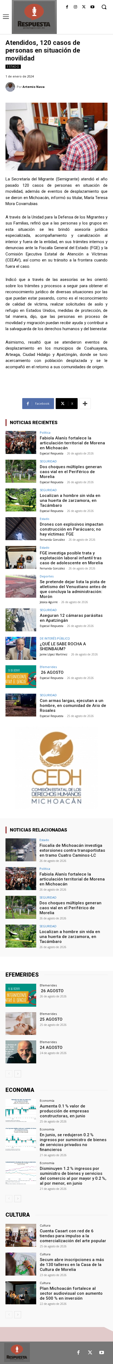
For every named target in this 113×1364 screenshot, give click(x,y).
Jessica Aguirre (49, 602)
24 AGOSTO (51, 1047)
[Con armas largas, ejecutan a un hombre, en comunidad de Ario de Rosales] (20, 704)
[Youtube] (92, 7)
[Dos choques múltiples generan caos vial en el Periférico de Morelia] (20, 471)
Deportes (46, 576)
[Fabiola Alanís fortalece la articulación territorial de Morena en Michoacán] (20, 442)
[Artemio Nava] (11, 87)
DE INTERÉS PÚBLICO (55, 638)
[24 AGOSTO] (20, 1051)
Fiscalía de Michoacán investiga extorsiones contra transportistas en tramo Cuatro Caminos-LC (72, 850)
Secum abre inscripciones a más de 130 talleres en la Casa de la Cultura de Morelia (72, 1264)
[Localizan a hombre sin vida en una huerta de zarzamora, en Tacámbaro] (20, 499)
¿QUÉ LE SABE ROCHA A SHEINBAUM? (63, 646)
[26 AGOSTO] (20, 676)
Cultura (45, 1225)
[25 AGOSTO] (20, 1023)
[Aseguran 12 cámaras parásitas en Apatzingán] (20, 619)
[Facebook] (67, 7)
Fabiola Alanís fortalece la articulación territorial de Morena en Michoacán (72, 443)
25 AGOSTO (51, 1019)
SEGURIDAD (48, 461)
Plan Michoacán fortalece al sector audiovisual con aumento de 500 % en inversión (71, 1293)
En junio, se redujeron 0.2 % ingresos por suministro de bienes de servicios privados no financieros (73, 1142)
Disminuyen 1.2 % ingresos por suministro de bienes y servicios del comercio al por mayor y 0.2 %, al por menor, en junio (73, 1176)
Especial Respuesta (51, 453)
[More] (85, 403)
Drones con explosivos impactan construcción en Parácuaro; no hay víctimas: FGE (71, 529)
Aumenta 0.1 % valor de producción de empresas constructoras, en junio (64, 1111)
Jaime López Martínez (53, 654)
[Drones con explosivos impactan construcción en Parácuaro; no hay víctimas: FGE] (20, 528)
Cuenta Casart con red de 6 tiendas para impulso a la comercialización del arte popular (73, 1235)
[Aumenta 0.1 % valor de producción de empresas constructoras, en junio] (20, 1110)
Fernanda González (52, 540)
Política (45, 432)
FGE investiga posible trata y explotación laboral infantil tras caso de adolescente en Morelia (71, 558)
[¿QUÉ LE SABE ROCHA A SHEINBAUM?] (20, 648)
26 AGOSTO (52, 672)
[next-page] (17, 1073)
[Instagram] (75, 7)
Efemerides (48, 666)
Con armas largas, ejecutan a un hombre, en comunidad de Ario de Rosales (73, 705)
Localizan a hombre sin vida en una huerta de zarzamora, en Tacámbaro (70, 500)
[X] (84, 7)
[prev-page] (8, 1073)
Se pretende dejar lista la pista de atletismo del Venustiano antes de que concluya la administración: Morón (73, 589)
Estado (13, 66)
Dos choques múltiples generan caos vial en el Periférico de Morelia (71, 471)
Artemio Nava (33, 87)
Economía (47, 1100)
